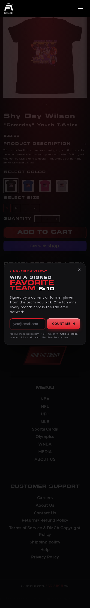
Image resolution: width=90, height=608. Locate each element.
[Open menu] (80, 8)
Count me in (63, 323)
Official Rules (68, 333)
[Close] (79, 270)
